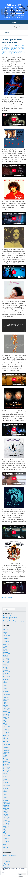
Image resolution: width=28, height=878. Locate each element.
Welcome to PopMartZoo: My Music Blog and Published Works (14, 9)
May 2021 (5, 649)
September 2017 (7, 716)
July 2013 (5, 791)
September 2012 (7, 806)
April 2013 (5, 796)
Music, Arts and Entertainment (10, 855)
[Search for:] (9, 609)
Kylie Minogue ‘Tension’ (8, 615)
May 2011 (5, 831)
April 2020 (5, 669)
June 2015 (5, 756)
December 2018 (6, 693)
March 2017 (5, 725)
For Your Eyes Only (20, 47)
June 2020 (5, 666)
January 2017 (6, 728)
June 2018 (5, 702)
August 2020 (6, 662)
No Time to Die (9, 49)
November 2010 (6, 840)
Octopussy (15, 49)
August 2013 (6, 790)
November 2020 (6, 658)
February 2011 (6, 835)
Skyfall (9, 51)
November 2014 (6, 767)
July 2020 (5, 664)
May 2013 (5, 794)
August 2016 (6, 735)
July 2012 (5, 809)
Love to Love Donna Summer (9, 619)
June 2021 (5, 647)
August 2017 (6, 717)
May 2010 (5, 849)
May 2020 (5, 667)
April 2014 (5, 778)
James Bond (10, 48)
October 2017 (6, 714)
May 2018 (5, 703)
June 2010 (5, 847)
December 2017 (6, 711)
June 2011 (5, 829)
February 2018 (6, 708)
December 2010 (6, 838)
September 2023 (7, 628)
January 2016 (6, 746)
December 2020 (6, 656)
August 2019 (6, 681)
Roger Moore (5, 51)
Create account (6, 861)
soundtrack (14, 51)
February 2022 (6, 635)
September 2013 (7, 788)
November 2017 (6, 712)
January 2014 (6, 782)
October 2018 (6, 696)
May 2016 (5, 740)
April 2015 (5, 759)
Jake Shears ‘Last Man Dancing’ (10, 617)
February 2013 (6, 799)
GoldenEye (4, 48)
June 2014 (5, 775)
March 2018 (5, 706)
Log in (4, 863)
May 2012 (5, 812)
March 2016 (5, 743)
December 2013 (6, 784)
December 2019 (6, 675)
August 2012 (6, 808)
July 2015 (5, 755)
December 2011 (6, 820)
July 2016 (5, 737)
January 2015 (6, 764)
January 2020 (6, 673)
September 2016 (7, 734)
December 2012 (6, 802)
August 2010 (6, 844)
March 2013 (5, 797)
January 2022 (6, 637)
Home (3, 27)
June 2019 (5, 684)
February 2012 (6, 817)
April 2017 (5, 723)
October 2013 (6, 787)
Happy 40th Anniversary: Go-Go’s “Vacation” (13, 621)
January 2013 (6, 800)
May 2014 (5, 776)
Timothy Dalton (9, 53)
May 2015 (5, 758)
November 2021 (6, 640)
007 (16, 45)
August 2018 (6, 699)
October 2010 (6, 841)
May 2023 (5, 631)
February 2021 (6, 653)
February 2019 (6, 690)
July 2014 (5, 773)
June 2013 (5, 793)
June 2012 (5, 811)
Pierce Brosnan (22, 49)
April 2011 (5, 832)
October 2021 (6, 641)
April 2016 (5, 741)
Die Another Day (11, 47)
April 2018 (5, 705)
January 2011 (6, 837)
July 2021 (5, 646)
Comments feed (6, 866)
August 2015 (6, 753)
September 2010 (7, 843)
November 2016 (6, 731)
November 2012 (6, 803)
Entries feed (6, 864)
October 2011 (6, 823)
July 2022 (5, 632)
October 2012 (6, 805)
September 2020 (7, 661)
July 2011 (5, 828)
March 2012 (5, 815)
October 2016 (6, 732)
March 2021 (5, 652)
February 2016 (6, 744)
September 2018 (7, 697)
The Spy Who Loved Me (12, 52)
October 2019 (6, 678)
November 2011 (6, 822)
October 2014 (6, 768)
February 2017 (6, 726)
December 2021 (6, 638)
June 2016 (5, 738)
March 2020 (5, 670)
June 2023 (5, 629)
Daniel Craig (4, 47)
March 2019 (5, 688)
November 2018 (6, 694)
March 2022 (5, 634)
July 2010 (5, 846)
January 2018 (6, 709)
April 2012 (5, 814)
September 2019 (7, 679)
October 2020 (6, 659)
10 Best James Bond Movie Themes (12, 41)
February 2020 (6, 672)
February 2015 (6, 762)
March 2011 (5, 834)
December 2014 (6, 765)
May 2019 (5, 685)
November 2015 (6, 749)
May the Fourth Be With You (9, 620)
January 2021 (6, 655)
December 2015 (6, 747)
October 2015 (6, 750)
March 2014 (5, 779)
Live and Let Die (16, 48)
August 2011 (6, 826)
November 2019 (6, 676)
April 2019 (5, 687)
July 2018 (5, 700)
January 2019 (6, 691)
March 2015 (5, 761)
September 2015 (7, 752)
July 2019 (5, 682)
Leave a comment (8, 597)
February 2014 (6, 781)
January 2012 (6, 818)
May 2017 (5, 722)
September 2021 (7, 643)
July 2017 (5, 719)
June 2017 (5, 720)
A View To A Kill (20, 45)
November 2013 (6, 785)
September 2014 (7, 770)
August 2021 (6, 644)
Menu (14, 22)
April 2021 (5, 650)
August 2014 (6, 772)
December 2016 (6, 729)
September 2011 (7, 825)
